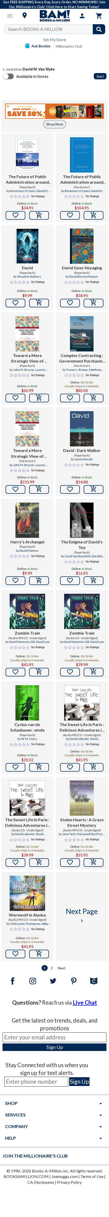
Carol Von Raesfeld (77, 556)
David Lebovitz (79, 739)
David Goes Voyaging (82, 267)
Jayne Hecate (84, 459)
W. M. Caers (29, 739)
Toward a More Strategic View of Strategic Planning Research (27, 358)
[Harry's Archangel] (27, 520)
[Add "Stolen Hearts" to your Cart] (93, 862)
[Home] (54, 16)
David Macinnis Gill (22, 642)
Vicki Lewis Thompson (25, 924)
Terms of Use (91, 1176)
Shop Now (54, 124)
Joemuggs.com (64, 1176)
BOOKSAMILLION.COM (26, 1176)
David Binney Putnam (83, 276)
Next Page (82, 915)
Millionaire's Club (69, 46)
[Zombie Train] (27, 611)
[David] (27, 246)
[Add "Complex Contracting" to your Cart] (93, 398)
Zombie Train (27, 633)
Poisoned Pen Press (90, 834)
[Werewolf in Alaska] (27, 893)
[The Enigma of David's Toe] (82, 520)
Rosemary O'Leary (22, 191)
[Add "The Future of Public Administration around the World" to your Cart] (39, 215)
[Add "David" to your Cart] (39, 303)
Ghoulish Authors (29, 276)
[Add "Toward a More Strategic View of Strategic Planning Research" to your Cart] (39, 398)
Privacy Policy (69, 1182)
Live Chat (85, 1002)
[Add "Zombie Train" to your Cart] (39, 672)
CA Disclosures (40, 1182)
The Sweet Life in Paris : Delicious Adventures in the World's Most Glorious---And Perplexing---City (82, 727)
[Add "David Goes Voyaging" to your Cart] (93, 303)
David (27, 267)
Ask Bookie (40, 46)
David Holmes (29, 550)
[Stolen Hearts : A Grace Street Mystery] (81, 798)
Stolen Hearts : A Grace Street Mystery (82, 822)
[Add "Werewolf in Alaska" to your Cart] (39, 954)
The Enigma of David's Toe (82, 544)
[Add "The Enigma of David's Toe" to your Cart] (93, 580)
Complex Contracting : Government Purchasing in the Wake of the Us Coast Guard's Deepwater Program (82, 358)
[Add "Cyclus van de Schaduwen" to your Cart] (39, 767)
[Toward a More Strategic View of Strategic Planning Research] (27, 334)
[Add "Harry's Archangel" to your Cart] (39, 580)
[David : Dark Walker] (82, 429)
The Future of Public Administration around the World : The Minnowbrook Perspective (27, 179)
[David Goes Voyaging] (82, 246)
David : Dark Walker (82, 450)
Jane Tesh (69, 834)
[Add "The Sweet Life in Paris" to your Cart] (93, 767)
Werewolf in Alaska (27, 914)
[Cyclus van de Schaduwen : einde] (27, 703)
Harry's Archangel (27, 541)
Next (62, 968)
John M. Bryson (23, 370)
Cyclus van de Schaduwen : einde (27, 727)
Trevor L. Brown (77, 370)
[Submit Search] (99, 29)
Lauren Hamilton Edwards (25, 372)
